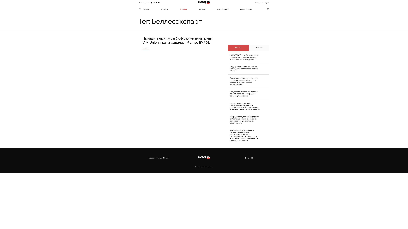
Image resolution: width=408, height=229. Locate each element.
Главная (146, 9)
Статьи (159, 158)
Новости (164, 9)
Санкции (183, 9)
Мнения (202, 9)
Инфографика (222, 9)
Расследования (246, 9)
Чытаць (145, 48)
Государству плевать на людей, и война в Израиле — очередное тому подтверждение (244, 94)
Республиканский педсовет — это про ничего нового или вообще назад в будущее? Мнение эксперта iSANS (244, 81)
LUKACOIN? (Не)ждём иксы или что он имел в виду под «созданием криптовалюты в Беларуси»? (244, 57)
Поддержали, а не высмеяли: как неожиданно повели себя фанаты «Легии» (244, 69)
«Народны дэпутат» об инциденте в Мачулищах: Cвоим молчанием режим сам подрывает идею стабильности (244, 120)
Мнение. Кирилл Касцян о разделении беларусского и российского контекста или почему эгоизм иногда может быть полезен (245, 106)
